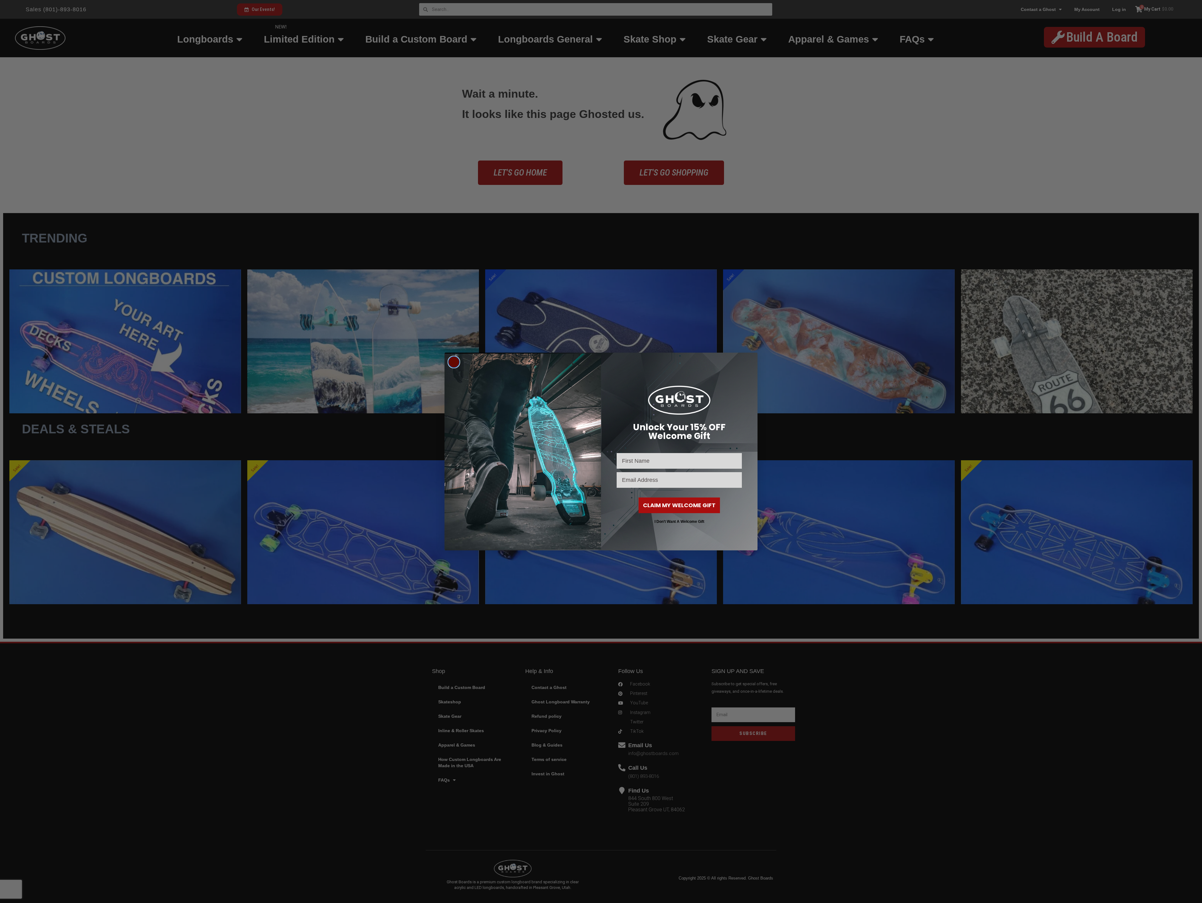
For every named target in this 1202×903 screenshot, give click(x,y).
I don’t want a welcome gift (679, 521)
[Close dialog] (454, 362)
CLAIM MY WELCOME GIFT (679, 505)
